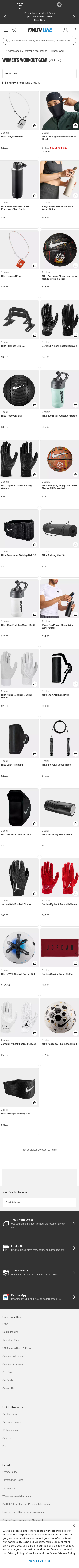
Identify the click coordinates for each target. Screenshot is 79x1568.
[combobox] (39, 40)
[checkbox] (4, 82)
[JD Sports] (59, 4)
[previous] (4, 16)
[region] (39, 1544)
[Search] (8, 40)
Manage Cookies (39, 1560)
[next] (74, 16)
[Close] (74, 1525)
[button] (39, 73)
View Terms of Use (37, 1553)
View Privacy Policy (63, 1553)
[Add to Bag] (35, 126)
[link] (40, 30)
